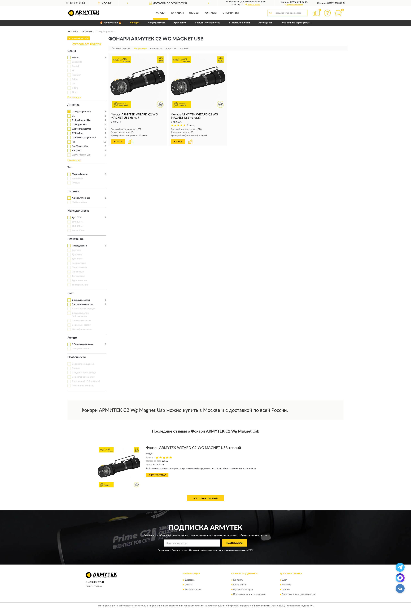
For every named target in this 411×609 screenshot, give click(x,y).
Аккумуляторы (156, 23)
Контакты (211, 13)
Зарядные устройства (207, 23)
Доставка (190, 580)
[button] (294, 4)
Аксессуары (265, 23)
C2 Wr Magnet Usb (81, 155)
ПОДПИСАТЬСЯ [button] (234, 543)
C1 (73, 116)
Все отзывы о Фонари (205, 498)
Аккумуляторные (81, 198)
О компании (231, 13)
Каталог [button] (161, 13)
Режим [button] (72, 337)
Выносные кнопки (239, 23)
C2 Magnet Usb (79, 124)
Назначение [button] (75, 239)
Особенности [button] (76, 357)
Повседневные (79, 246)
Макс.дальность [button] (78, 210)
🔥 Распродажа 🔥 (111, 23)
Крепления (180, 23)
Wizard (75, 58)
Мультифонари (79, 174)
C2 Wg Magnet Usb (81, 111)
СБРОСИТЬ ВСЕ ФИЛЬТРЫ (86, 44)
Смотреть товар (157, 475)
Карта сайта (239, 585)
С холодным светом (82, 304)
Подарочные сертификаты (295, 23)
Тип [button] (69, 167)
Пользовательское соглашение (249, 594)
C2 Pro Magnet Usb (81, 129)
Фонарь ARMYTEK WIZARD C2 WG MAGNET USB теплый (193, 448)
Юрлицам (177, 13)
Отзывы (194, 13)
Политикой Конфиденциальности (204, 550)
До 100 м (76, 217)
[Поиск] (270, 13)
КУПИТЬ (118, 142)
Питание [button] (73, 191)
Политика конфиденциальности (298, 594)
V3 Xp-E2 (76, 150)
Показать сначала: (121, 48)
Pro (73, 142)
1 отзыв (190, 125)
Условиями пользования (233, 550)
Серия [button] (71, 51)
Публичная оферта (243, 589)
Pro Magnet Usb (80, 146)
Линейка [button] (73, 104)
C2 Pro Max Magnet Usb (84, 137)
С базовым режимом (82, 344)
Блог (284, 580)
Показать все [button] (74, 97)
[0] (338, 13)
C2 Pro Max (77, 133)
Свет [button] (70, 293)
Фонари (134, 23)
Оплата (188, 585)
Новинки (286, 585)
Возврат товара (193, 589)
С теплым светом (81, 300)
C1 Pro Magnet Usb (81, 120)
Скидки (286, 589)
